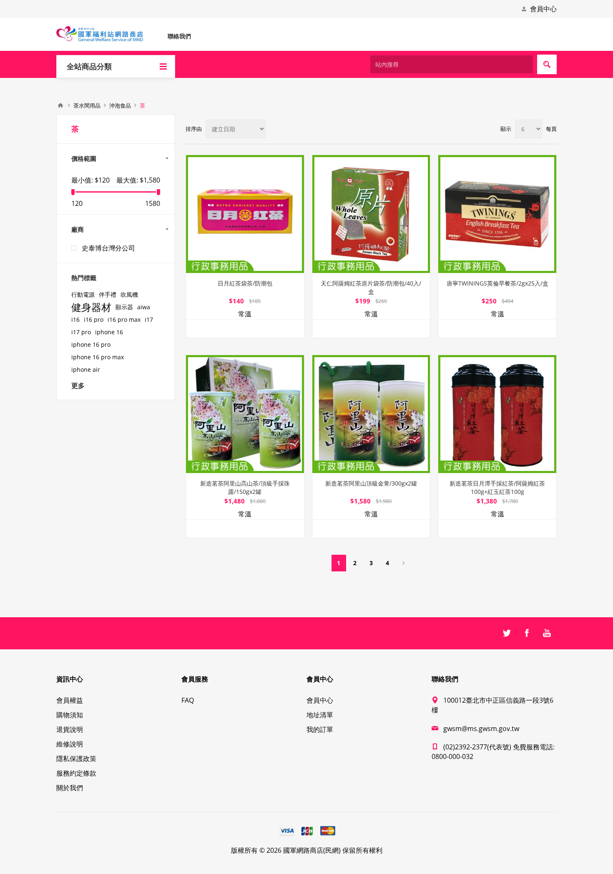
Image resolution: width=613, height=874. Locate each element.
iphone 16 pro (91, 344)
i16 (75, 319)
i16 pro (93, 319)
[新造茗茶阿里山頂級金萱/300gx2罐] (371, 414)
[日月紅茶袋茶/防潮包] (245, 214)
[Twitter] (506, 633)
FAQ (187, 700)
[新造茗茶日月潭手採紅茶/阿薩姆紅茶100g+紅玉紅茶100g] (497, 414)
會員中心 (543, 8)
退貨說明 (69, 729)
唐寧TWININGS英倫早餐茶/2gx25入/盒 (497, 283)
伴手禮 (107, 294)
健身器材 (91, 307)
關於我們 (69, 787)
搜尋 (547, 64)
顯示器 (124, 307)
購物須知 (69, 714)
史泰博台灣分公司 (108, 248)
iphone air (85, 369)
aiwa (143, 307)
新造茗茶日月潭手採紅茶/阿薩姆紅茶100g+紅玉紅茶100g (497, 487)
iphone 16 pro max (97, 357)
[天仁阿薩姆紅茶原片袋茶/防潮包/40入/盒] (371, 214)
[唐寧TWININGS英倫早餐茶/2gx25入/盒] (497, 214)
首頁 (60, 105)
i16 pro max (124, 319)
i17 (149, 319)
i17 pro (81, 332)
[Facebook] (526, 633)
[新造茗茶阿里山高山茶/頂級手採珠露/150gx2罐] (245, 414)
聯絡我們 (179, 36)
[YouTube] (546, 633)
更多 (78, 385)
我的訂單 (319, 729)
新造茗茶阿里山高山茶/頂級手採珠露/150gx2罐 (245, 487)
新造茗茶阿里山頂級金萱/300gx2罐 (371, 483)
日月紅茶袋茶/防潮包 (245, 283)
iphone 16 (109, 332)
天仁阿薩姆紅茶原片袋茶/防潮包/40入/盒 (371, 287)
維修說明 (69, 744)
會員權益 (69, 700)
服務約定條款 (76, 773)
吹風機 (129, 294)
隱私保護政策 (76, 758)
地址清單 (319, 714)
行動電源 (83, 294)
